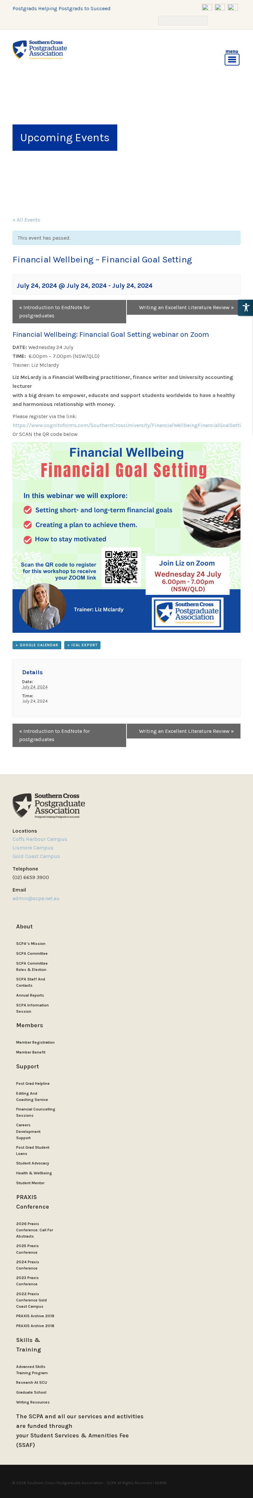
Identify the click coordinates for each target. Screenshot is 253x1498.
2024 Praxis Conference (27, 1265)
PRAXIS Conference (32, 1201)
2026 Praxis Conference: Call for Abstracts (34, 1230)
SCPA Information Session (32, 1008)
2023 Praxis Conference (27, 1280)
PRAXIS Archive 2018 (35, 1326)
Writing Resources (33, 1402)
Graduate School (31, 1392)
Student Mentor (30, 1183)
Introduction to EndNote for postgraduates (54, 311)
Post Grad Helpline (33, 1083)
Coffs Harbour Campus (40, 839)
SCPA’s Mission (30, 943)
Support (27, 1066)
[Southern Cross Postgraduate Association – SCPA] (40, 50)
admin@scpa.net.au (37, 898)
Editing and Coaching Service (32, 1096)
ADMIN (161, 1483)
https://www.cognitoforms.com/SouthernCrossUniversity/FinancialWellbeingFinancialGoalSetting (130, 425)
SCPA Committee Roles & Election (32, 966)
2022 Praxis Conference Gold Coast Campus (31, 1300)
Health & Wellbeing (34, 1173)
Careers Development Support (28, 1131)
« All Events (26, 220)
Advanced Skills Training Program (32, 1369)
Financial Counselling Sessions (35, 1112)
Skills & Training (28, 1344)
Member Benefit (30, 1052)
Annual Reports (30, 995)
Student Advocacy (32, 1163)
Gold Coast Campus (36, 856)
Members (29, 1025)
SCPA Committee (32, 953)
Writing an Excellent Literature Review (186, 307)
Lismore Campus (33, 847)
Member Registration (35, 1042)
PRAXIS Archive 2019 (35, 1316)
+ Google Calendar (36, 645)
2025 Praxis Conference (27, 1249)
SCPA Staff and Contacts (30, 982)
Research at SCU (31, 1382)
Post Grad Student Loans (32, 1150)
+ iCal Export (82, 645)
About (24, 926)
